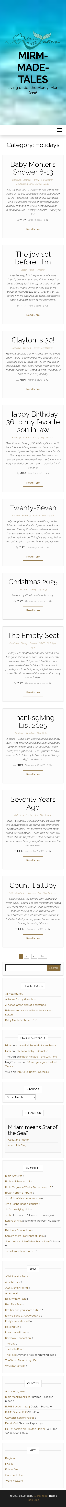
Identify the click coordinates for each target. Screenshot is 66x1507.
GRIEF (42, 643)
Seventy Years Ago (33, 803)
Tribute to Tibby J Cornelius (31, 1051)
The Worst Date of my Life (20, 1360)
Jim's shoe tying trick (17, 1209)
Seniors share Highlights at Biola (24, 1235)
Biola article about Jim (18, 1181)
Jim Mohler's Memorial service (23, 1198)
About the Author (18, 1139)
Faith (31, 269)
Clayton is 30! (33, 340)
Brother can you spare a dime (23, 1310)
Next (42, 956)
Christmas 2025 (33, 582)
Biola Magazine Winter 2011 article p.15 (28, 1187)
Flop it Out (11, 1423)
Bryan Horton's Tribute (18, 1192)
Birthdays (16, 348)
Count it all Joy (33, 885)
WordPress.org (14, 1480)
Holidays (40, 269)
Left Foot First (13, 1220)
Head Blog (33, 1499)
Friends (33, 643)
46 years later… (14, 993)
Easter (23, 269)
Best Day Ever (13, 1304)
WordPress (40, 1495)
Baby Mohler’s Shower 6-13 (33, 168)
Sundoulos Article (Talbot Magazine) (27, 1241)
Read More (33, 229)
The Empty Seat (33, 635)
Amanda (15, 515)
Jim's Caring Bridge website (21, 1203)
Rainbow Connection (18, 1230)
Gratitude (19, 733)
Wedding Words (15, 1366)
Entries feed (12, 1469)
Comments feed (15, 1475)
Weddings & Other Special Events (32, 184)
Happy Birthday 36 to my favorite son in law (33, 422)
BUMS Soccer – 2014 (17, 1406)
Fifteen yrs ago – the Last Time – (39, 1056)
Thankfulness (43, 733)
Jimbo (9, 1215)
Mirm (23, 219)
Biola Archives (13, 1175)
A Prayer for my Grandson (20, 999)
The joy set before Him (33, 258)
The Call (10, 1343)
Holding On (12, 1326)
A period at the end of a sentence (25, 1004)
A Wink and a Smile (16, 1276)
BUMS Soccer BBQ (16, 1412)
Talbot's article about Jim (20, 1251)
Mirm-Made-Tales (33, 67)
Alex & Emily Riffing (16, 1287)
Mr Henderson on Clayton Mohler (25, 1429)
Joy (39, 893)
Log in (9, 1463)
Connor (26, 437)
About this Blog (17, 1145)
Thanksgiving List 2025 (33, 721)
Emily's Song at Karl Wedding (22, 1315)
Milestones (45, 815)
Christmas (23, 589)
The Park (10, 1354)
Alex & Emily (12, 1282)
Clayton (27, 348)
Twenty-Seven (33, 508)
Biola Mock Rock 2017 (18, 1396)
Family (35, 180)
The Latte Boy (13, 1349)
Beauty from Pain (15, 1298)
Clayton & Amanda (21, 180)
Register (10, 1458)
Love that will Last (16, 1332)
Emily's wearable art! (17, 1321)
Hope (32, 647)
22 (34, 956)
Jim (36, 815)
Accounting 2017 (15, 1391)
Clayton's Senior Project (19, 1417)
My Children (47, 180)
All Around (11, 1293)
